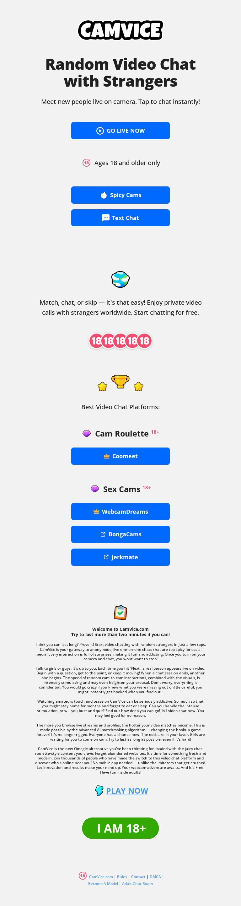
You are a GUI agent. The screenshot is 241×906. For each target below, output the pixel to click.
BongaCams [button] (125, 534)
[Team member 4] (132, 341)
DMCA (155, 876)
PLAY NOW (127, 790)
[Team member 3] (120, 341)
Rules (122, 876)
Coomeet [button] (125, 456)
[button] (120, 131)
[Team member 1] (96, 341)
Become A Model (103, 883)
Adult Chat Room (137, 883)
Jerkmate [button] (125, 557)
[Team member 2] (108, 341)
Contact (138, 876)
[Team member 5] (144, 341)
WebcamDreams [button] (125, 511)
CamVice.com (101, 876)
